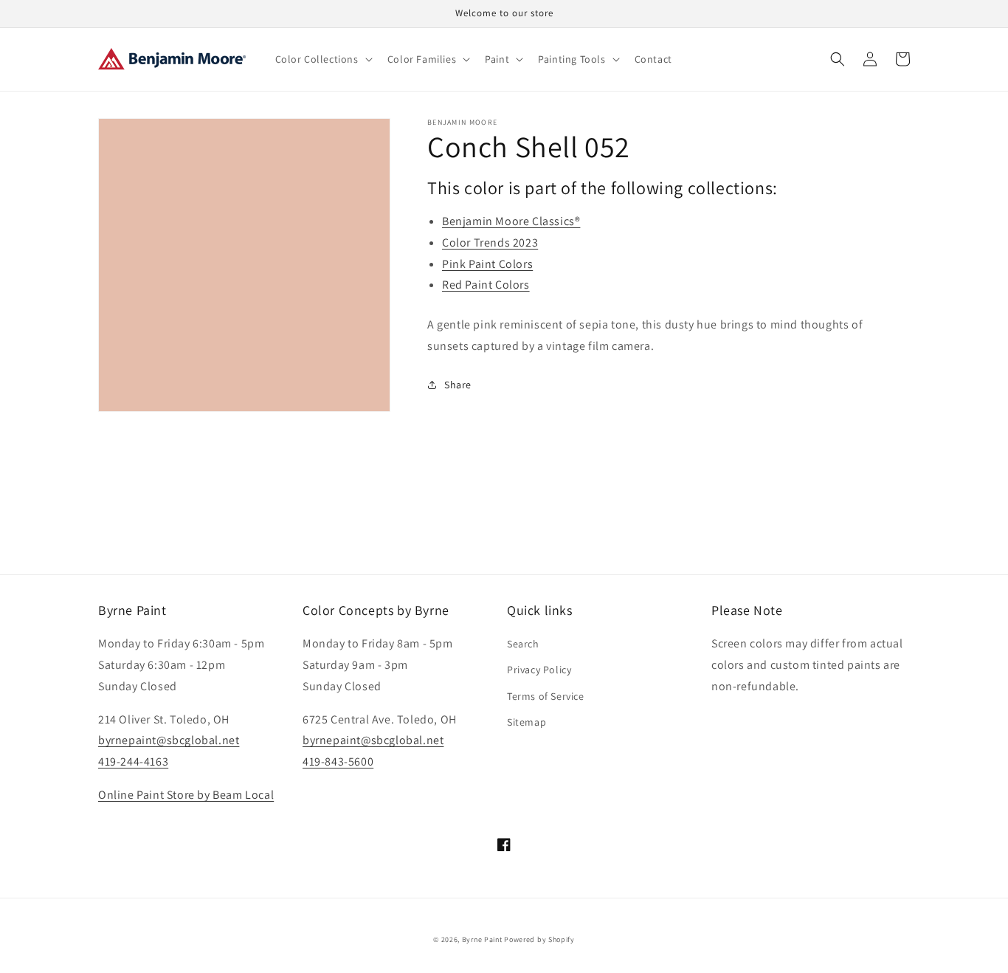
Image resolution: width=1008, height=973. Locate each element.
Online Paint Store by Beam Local (186, 794)
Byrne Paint (482, 939)
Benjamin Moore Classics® (511, 221)
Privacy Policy (539, 669)
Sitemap (526, 722)
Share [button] (458, 384)
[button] (322, 59)
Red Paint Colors (486, 284)
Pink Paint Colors (487, 264)
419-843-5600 (338, 761)
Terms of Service (545, 696)
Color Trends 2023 (490, 242)
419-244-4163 (133, 761)
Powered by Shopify (539, 939)
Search (523, 643)
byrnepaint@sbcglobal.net (168, 740)
